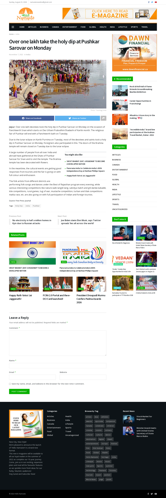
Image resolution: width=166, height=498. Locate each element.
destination (90, 439)
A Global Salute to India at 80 (145, 293)
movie (99, 461)
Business (44, 27)
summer (109, 466)
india (28, 206)
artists (88, 417)
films (108, 448)
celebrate (99, 426)
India (112, 27)
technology (90, 470)
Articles (32, 27)
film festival (98, 448)
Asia (96, 417)
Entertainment (70, 27)
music (107, 461)
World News (91, 479)
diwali (110, 439)
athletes (105, 417)
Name (12, 360)
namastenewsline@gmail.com (41, 2)
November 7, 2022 (16, 54)
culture (99, 435)
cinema (89, 430)
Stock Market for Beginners (121, 243)
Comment (14, 328)
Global (92, 27)
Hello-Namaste (92, 457)
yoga (101, 479)
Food (83, 27)
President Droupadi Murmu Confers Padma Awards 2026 (91, 299)
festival (114, 444)
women (107, 475)
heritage (105, 457)
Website (63, 372)
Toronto (112, 470)
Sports (134, 27)
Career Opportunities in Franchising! (140, 102)
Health (103, 27)
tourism (89, 475)
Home (22, 27)
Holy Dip (19, 206)
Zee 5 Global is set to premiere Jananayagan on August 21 (146, 270)
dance (108, 435)
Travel (144, 27)
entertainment (92, 444)
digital (101, 439)
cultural (89, 435)
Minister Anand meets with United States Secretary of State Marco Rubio (146, 245)
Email (12, 372)
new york (90, 466)
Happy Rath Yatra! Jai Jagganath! (81, 175)
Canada (55, 27)
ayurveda (99, 421)
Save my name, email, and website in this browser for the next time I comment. (48, 384)
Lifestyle (122, 27)
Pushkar (36, 206)
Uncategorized (119, 209)
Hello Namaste (20, 494)
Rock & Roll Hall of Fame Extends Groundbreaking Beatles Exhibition (141, 89)
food (88, 452)
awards (89, 421)
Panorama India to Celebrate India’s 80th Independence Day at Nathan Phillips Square (79, 269)
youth (109, 479)
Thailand (102, 470)
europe (105, 444)
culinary (108, 430)
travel (98, 475)
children (110, 426)
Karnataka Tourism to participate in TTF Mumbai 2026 (122, 294)
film (87, 448)
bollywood (110, 421)
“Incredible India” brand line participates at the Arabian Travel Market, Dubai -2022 (142, 132)
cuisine (99, 430)
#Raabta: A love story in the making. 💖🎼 (142, 116)
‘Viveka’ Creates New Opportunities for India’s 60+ (121, 270)
